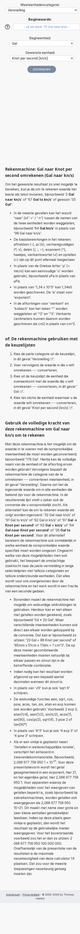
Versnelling (40, 359)
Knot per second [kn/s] (50, 408)
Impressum (13, 894)
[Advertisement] (40, 119)
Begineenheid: (40, 38)
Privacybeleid (31, 894)
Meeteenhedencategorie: (40, 5)
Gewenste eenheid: (40, 53)
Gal (16, 391)
